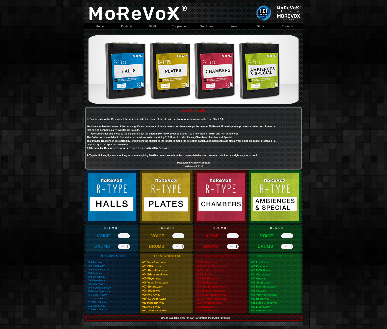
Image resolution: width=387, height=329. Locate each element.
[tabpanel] (194, 138)
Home (100, 26)
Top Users (206, 26)
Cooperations (180, 26)
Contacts (287, 26)
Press (233, 26)
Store (260, 26)
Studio (153, 26)
